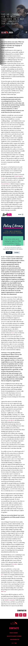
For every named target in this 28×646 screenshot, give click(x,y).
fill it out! (3, 591)
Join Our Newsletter (14, 639)
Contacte (14, 628)
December (14, 564)
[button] (16, 615)
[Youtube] (15, 643)
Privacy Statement (14, 633)
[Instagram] (12, 643)
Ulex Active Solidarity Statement (14, 636)
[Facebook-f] (14, 643)
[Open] (26, 32)
